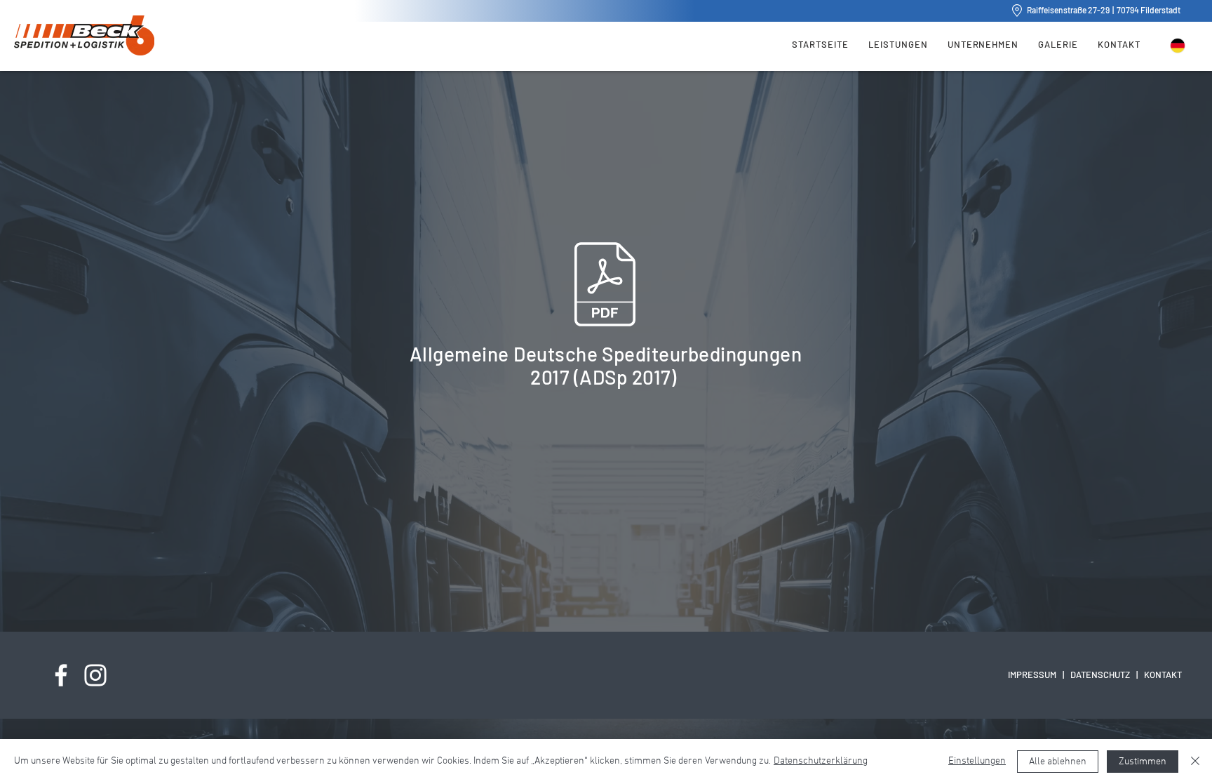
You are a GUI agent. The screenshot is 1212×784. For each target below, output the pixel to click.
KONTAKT (1163, 674)
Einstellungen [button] (977, 761)
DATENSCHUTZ (1100, 674)
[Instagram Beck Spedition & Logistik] (95, 675)
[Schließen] (1195, 761)
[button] (898, 43)
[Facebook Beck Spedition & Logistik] (61, 675)
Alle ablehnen (1057, 762)
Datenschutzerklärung (821, 761)
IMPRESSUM (1032, 674)
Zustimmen (1142, 762)
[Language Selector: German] (1186, 45)
